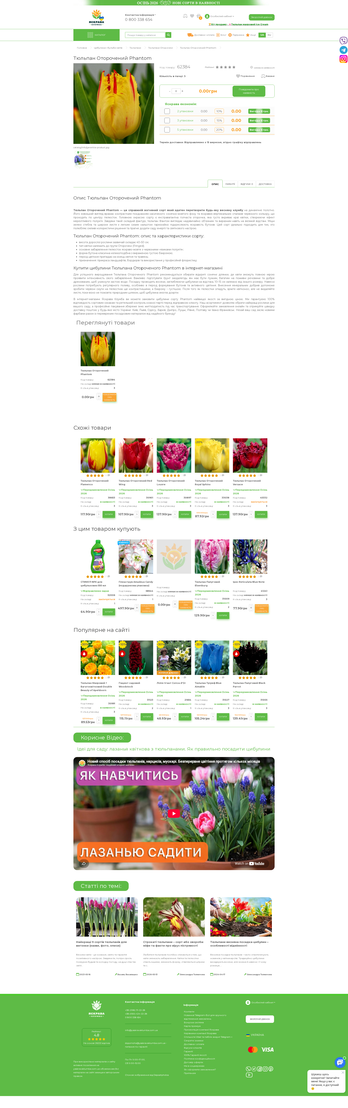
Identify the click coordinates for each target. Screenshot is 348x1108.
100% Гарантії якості (195, 1055)
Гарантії (230, 184)
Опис (215, 184)
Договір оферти (193, 1062)
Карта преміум (192, 1026)
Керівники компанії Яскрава (200, 1033)
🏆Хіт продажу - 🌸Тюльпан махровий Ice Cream (238, 24)
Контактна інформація (139, 15)
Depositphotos (161, 1075)
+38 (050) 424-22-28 (136, 1013)
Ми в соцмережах (194, 1066)
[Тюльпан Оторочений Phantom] (113, 103)
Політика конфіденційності (199, 1058)
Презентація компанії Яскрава (201, 1029)
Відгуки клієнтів (193, 1047)
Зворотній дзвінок (261, 17)
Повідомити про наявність (109, 397)
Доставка (265, 184)
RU (269, 35)
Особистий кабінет (262, 1002)
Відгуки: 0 (247, 184)
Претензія (190, 1073)
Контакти (189, 1011)
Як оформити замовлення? (200, 1069)
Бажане (270, 76)
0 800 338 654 (138, 19)
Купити (109, 514)
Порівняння (248, 76)
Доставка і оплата (194, 1044)
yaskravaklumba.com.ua (86, 1068)
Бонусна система (194, 1022)
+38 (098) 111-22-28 (135, 1010)
